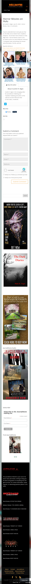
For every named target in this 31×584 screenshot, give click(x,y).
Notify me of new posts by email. (13, 177)
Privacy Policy (20, 573)
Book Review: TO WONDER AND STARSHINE (14, 509)
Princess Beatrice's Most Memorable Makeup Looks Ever (8, 80)
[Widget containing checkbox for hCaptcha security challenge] (15, 170)
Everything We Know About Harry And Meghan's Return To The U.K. (8, 64)
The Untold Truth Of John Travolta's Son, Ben (20, 63)
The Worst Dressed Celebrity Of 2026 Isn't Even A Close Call (21, 80)
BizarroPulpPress (20, 571)
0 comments (14, 26)
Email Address (8, 418)
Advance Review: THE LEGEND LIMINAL (13, 505)
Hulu (8, 26)
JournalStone (20, 569)
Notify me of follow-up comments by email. (16, 174)
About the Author (11, 85)
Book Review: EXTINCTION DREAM (12, 501)
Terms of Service (9, 573)
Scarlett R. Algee (8, 24)
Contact (13, 569)
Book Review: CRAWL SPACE (10, 530)
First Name (7, 423)
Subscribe (25, 580)
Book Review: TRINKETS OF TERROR (12, 526)
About (7, 569)
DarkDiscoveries (9, 571)
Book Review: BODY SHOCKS (10, 533)
